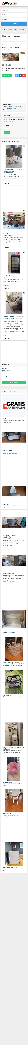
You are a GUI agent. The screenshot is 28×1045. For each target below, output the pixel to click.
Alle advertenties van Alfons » (9, 372)
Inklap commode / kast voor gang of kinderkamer (13, 748)
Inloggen (7, 132)
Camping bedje (7, 450)
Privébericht (8, 75)
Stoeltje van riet (7, 782)
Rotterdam (6, 285)
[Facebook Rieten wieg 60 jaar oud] (20, 75)
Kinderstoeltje (7, 813)
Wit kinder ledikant (8, 573)
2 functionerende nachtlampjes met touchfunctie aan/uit (9, 171)
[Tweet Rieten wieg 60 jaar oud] (17, 75)
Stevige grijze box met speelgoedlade (9, 536)
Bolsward (18, 43)
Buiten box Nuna (8, 695)
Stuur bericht (14, 382)
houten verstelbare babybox (11, 662)
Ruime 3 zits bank (9, 316)
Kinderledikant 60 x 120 (10, 867)
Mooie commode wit (9, 632)
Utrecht (5, 335)
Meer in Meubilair (17, 106)
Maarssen (6, 245)
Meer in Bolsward (7, 106)
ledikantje (6, 419)
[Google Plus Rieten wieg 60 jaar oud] (24, 75)
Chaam (5, 180)
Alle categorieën (7, 110)
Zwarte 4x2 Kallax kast (9, 276)
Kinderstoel (6, 504)
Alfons (5, 368)
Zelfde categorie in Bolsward (10, 108)
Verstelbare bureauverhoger (8, 234)
